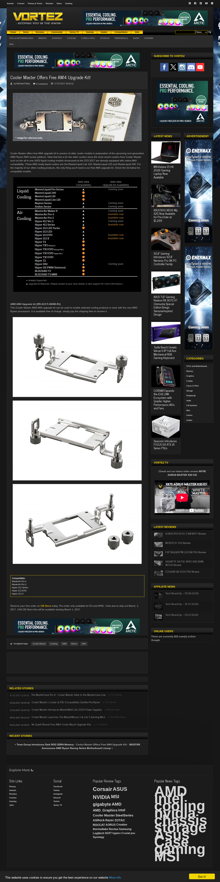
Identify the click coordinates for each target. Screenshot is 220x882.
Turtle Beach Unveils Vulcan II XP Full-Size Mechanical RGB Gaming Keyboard (165, 352)
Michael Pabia (23, 83)
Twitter (56, 790)
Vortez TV (57, 805)
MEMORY (42, 38)
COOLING (71, 38)
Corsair (102, 789)
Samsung (125, 829)
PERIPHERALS (121, 38)
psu (133, 833)
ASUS (120, 789)
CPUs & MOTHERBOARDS (21, 38)
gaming (179, 849)
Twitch (56, 801)
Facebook (57, 786)
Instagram (58, 794)
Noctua (113, 829)
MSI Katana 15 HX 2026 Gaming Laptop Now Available (164, 172)
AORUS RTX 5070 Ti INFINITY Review (185, 533)
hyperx (116, 833)
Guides (189, 420)
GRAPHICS (57, 38)
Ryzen (74, 644)
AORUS (111, 824)
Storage (189, 391)
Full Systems (191, 405)
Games (189, 415)
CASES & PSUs (88, 38)
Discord (56, 798)
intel (121, 810)
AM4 (84, 644)
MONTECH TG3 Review (177, 542)
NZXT (108, 833)
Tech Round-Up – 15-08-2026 (182, 593)
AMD (64, 644)
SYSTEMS (148, 38)
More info (115, 877)
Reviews (49, 3)
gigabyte (102, 804)
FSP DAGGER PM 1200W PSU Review (185, 552)
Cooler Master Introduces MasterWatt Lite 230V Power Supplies (67, 709)
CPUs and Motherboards (196, 366)
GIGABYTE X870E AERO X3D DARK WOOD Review (184, 563)
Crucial (125, 833)
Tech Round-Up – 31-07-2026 (182, 604)
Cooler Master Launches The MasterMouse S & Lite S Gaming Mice (68, 717)
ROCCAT (99, 825)
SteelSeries (124, 815)
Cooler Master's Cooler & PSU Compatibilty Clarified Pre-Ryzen (66, 702)
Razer (109, 820)
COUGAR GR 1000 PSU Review (182, 571)
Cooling (53, 644)
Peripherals (191, 396)
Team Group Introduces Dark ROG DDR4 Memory (45, 744)
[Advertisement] (77, 663)
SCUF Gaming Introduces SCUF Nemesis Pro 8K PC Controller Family (165, 258)
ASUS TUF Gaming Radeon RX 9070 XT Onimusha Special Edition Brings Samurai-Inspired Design (166, 305)
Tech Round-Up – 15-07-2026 (181, 614)
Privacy (12, 786)
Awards (10, 3)
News (59, 3)
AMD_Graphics (105, 810)
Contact (20, 3)
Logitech (98, 833)
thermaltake (100, 829)
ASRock (99, 820)
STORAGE (104, 38)
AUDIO (136, 38)
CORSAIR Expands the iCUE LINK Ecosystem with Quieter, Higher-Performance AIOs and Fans (164, 399)
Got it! (202, 876)
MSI (115, 796)
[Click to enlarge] (77, 94)
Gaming (68, 3)
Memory (189, 371)
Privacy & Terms (35, 3)
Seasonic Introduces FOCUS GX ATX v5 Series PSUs (165, 444)
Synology (98, 837)
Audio (188, 401)
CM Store (46, 605)
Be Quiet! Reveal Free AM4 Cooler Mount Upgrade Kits (61, 724)
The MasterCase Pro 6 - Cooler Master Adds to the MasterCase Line (68, 694)
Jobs (11, 805)
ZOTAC (119, 820)
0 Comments (42, 84)
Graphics (190, 376)
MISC (11, 44)
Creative (121, 824)
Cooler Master (39, 644)
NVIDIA (101, 797)
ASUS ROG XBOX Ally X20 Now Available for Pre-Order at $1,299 (166, 215)
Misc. (188, 410)
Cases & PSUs (192, 386)
